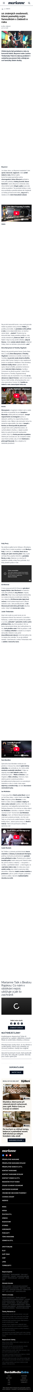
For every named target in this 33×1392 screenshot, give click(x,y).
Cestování (13, 1276)
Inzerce (5, 1200)
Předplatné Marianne (10, 1159)
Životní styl (7, 1214)
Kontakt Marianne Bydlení (12, 1174)
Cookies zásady (8, 1197)
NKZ (9, 1380)
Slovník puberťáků (15, 1274)
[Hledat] (29, 2)
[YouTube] (10, 1155)
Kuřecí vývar (19, 1301)
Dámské (24, 1378)
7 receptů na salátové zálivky (17, 1304)
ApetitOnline (7, 1247)
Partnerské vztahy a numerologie (10, 1287)
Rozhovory (6, 1222)
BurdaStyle (24, 1380)
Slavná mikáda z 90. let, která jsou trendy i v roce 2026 (15, 1314)
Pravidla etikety (6, 1274)
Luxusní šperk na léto (20, 1291)
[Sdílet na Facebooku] (11, 1023)
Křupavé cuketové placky (8, 1297)
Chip (3, 1258)
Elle (3, 1250)
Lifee (4, 1262)
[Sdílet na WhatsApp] (22, 1023)
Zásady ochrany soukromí (12, 1185)
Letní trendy (21, 1277)
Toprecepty (6, 1265)
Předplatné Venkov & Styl (12, 1167)
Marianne (24, 1376)
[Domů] (16, 2)
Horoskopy (6, 1229)
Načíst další (16, 1072)
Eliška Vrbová (6, 26)
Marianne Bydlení (15, 1140)
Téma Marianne (8, 1237)
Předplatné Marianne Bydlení (13, 1163)
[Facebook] (3, 1155)
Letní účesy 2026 (10, 1291)
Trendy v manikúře (6, 1286)
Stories (5, 1225)
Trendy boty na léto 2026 (16, 1289)
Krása (4, 1210)
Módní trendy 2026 (12, 1277)
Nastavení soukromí (10, 1189)
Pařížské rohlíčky (11, 1302)
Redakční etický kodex (11, 1182)
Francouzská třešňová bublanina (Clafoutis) (12, 1299)
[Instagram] (7, 1155)
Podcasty (6, 1233)
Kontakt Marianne (9, 1170)
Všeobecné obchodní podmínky (14, 1193)
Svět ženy (6, 1254)
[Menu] (4, 3)
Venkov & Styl (7, 1240)
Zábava (8, 8)
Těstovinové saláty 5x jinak (22, 1307)
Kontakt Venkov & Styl (11, 1178)
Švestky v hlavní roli (20, 1297)
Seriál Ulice (22, 1287)
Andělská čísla (6, 1276)
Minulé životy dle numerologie (19, 1286)
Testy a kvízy (24, 1274)
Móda (4, 1207)
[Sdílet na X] (15, 1023)
